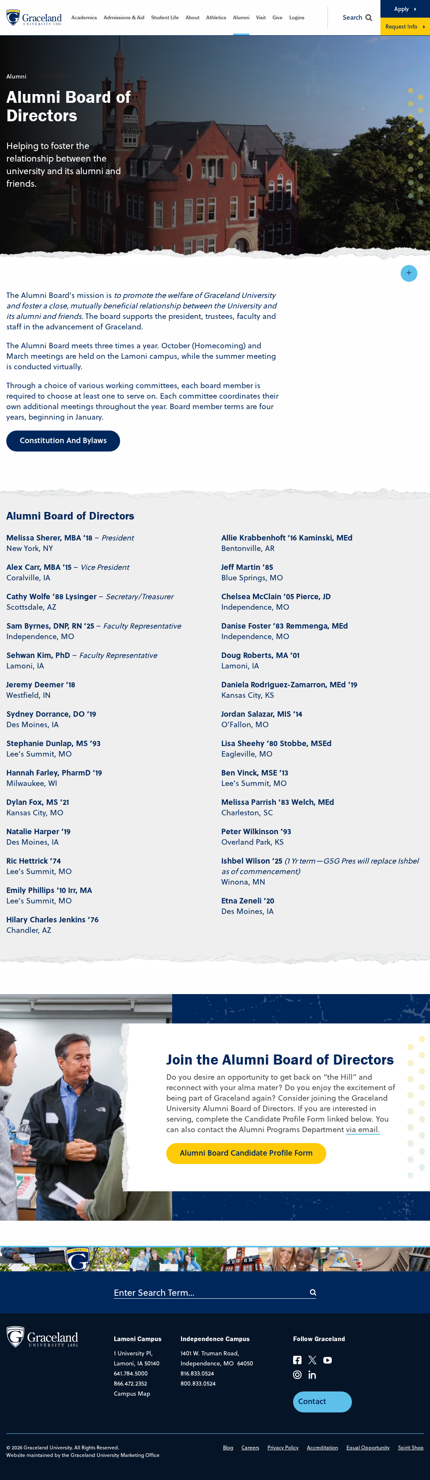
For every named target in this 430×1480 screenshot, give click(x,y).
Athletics (216, 17)
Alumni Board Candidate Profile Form (246, 1152)
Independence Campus (215, 1338)
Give (278, 17)
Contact (312, 1401)
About (192, 17)
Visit (261, 17)
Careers (250, 1447)
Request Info (401, 26)
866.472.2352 (130, 1383)
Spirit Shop (411, 1447)
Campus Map (132, 1393)
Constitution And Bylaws (63, 440)
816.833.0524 (197, 1373)
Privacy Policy (283, 1447)
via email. (363, 1129)
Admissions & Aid (124, 17)
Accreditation (322, 1447)
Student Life (165, 17)
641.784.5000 (131, 1373)
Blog (228, 1447)
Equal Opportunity (368, 1447)
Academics (84, 17)
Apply (401, 9)
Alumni (241, 17)
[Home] (42, 1336)
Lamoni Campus (138, 1338)
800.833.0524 (198, 1383)
